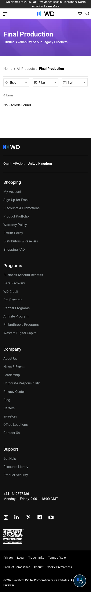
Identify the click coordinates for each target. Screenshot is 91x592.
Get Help (9, 459)
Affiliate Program (16, 316)
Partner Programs (16, 308)
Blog (6, 400)
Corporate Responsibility (21, 383)
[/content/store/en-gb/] (45, 14)
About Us (10, 359)
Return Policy (13, 233)
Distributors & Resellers (20, 241)
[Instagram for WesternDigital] (5, 518)
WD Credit (10, 292)
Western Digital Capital (20, 333)
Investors (10, 416)
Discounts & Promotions (21, 208)
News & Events (14, 367)
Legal (20, 557)
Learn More (51, 6)
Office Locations (15, 425)
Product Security (15, 475)
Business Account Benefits (23, 275)
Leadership (11, 375)
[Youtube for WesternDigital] (51, 518)
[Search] (87, 13)
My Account (12, 192)
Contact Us (11, 433)
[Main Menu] (6, 13)
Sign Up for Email (16, 200)
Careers (9, 408)
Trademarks (36, 557)
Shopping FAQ (14, 249)
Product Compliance (16, 567)
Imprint (39, 567)
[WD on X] (28, 517)
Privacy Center (14, 392)
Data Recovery (14, 283)
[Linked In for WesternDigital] (16, 518)
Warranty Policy (15, 225)
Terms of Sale (57, 557)
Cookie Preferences (59, 567)
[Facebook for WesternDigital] (40, 518)
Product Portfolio (16, 216)
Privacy (8, 557)
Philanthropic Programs (21, 325)
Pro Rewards (12, 300)
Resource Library (15, 467)
